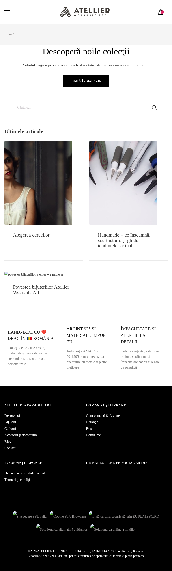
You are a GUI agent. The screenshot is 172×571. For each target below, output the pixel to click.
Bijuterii (10, 422)
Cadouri (10, 428)
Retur (90, 428)
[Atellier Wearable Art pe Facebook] (89, 470)
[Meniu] (7, 12)
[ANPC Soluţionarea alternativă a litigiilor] (61, 528)
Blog (7, 441)
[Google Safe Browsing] (68, 515)
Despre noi (12, 415)
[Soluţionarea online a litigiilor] (113, 528)
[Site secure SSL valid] (30, 515)
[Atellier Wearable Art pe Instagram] (87, 470)
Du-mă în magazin (86, 81)
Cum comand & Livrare (103, 415)
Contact (9, 448)
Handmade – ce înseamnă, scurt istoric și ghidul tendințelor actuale (124, 240)
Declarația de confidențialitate (25, 473)
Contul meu (94, 435)
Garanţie (92, 422)
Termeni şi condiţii (17, 480)
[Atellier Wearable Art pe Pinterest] (94, 470)
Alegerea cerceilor (31, 235)
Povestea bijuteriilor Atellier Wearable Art (41, 289)
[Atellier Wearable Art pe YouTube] (91, 470)
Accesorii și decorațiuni (21, 435)
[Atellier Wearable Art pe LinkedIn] (96, 470)
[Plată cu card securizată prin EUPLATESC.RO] (124, 515)
